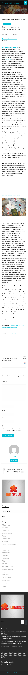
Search (2, 621)
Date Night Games (7, 533)
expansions (5, 541)
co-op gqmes (5, 530)
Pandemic (8, 59)
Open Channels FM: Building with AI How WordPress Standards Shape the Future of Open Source (13, 648)
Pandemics (5, 555)
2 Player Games (6, 524)
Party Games (5, 558)
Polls (3, 560)
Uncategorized (6, 583)
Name (4, 403)
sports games (5, 574)
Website (4, 418)
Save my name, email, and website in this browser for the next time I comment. (12, 429)
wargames (4, 585)
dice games (5, 536)
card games (5, 527)
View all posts (14, 460)
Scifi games (5, 572)
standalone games (7, 577)
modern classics (6, 552)
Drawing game (6, 538)
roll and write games (7, 569)
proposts (4, 563)
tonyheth (7, 34)
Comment (5, 381)
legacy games (12, 17)
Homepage (4, 17)
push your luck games (7, 566)
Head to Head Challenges (9, 544)
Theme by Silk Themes (14, 673)
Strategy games (6, 580)
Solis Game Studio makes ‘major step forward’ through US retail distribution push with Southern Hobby (14, 654)
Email (4, 410)
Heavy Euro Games (7, 547)
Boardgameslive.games (10, 3)
